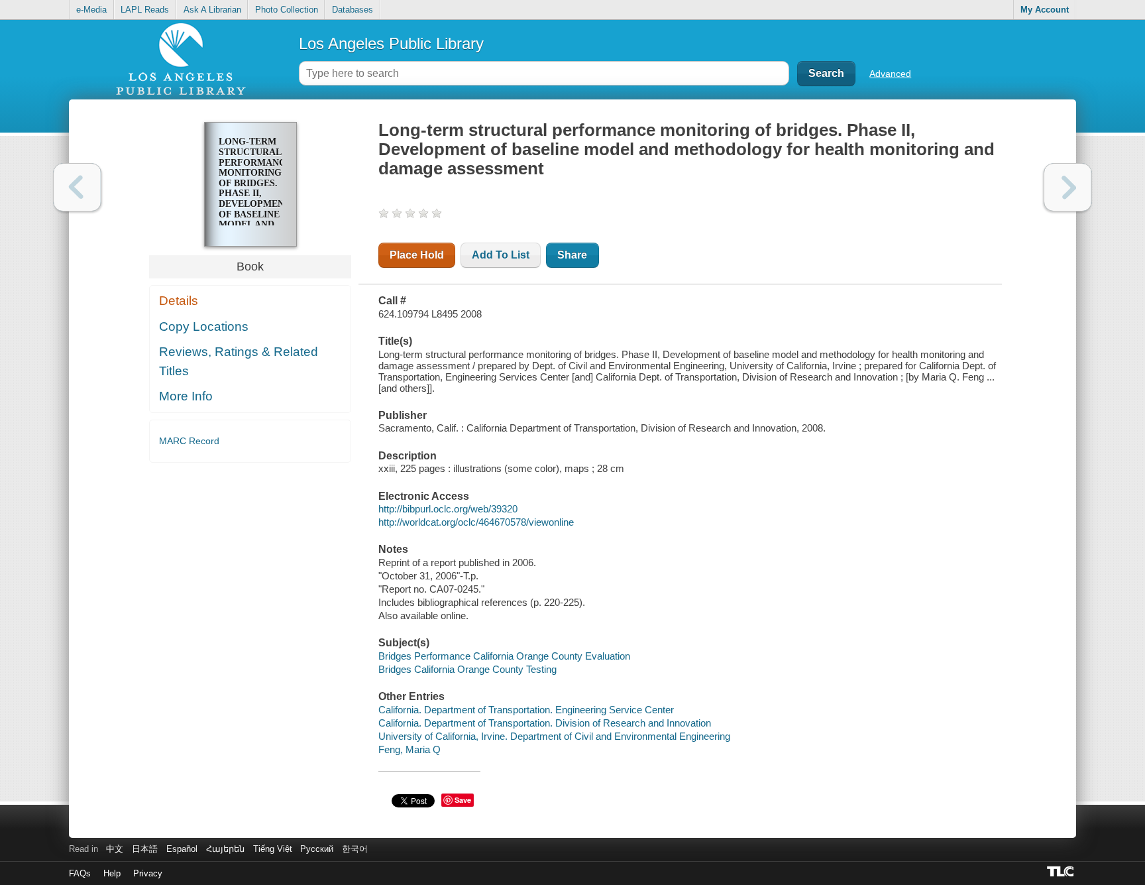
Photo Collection (286, 10)
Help (112, 873)
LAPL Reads (145, 10)
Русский (316, 849)
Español (181, 849)
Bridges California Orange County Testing (467, 669)
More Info (186, 396)
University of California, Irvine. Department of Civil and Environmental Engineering (554, 736)
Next (1068, 187)
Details (178, 301)
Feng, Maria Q (409, 749)
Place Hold (417, 255)
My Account (1044, 10)
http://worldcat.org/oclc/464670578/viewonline (476, 522)
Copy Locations (203, 326)
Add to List (500, 255)
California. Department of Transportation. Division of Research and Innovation (544, 723)
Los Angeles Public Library (391, 43)
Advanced (890, 73)
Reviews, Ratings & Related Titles (238, 361)
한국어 (355, 849)
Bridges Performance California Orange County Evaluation (504, 656)
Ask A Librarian (212, 10)
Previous (77, 187)
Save (463, 800)
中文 (114, 849)
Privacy (147, 873)
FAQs (80, 873)
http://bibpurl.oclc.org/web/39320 (448, 508)
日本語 (145, 849)
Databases (352, 10)
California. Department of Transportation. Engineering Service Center (526, 709)
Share (572, 255)
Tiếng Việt (272, 849)
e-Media (91, 10)
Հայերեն (225, 849)
